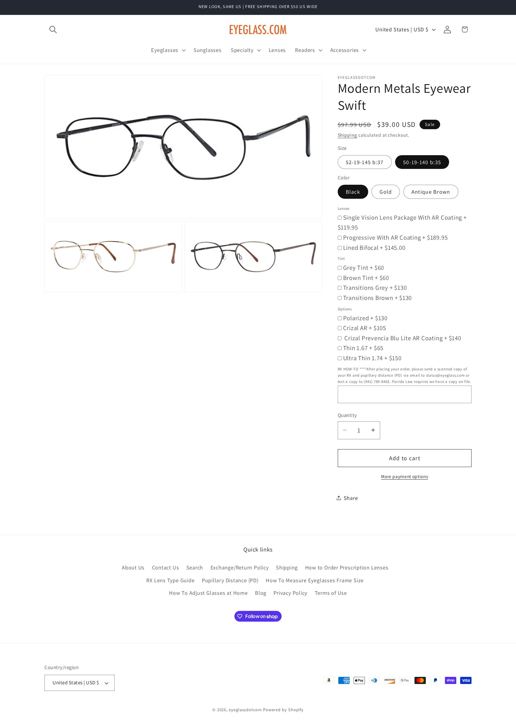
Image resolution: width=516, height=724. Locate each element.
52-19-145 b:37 (365, 161)
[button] (53, 29)
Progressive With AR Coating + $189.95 (395, 237)
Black (353, 191)
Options (345, 308)
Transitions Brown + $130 (377, 297)
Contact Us (165, 567)
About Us (133, 567)
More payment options (404, 476)
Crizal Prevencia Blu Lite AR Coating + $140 (402, 338)
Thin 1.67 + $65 (363, 348)
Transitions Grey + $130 (375, 288)
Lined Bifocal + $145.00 (374, 247)
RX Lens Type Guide (170, 580)
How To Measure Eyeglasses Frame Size (315, 580)
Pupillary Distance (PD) (230, 580)
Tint (341, 258)
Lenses (344, 208)
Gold (386, 191)
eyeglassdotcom (245, 709)
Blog (260, 592)
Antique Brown (430, 191)
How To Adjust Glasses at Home (208, 592)
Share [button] (351, 497)
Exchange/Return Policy (240, 567)
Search (194, 567)
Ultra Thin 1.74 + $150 (372, 358)
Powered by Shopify (283, 709)
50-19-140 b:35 (422, 161)
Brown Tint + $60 (366, 277)
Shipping (347, 135)
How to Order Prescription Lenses (346, 567)
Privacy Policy (290, 592)
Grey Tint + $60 (363, 268)
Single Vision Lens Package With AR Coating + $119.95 (402, 222)
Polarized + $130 (365, 318)
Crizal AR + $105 (364, 328)
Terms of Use (331, 592)
